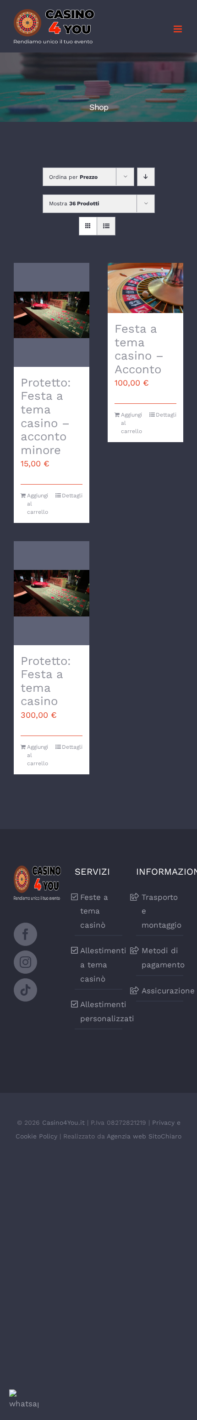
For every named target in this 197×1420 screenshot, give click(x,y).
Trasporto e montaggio (161, 911)
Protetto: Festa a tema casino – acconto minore (46, 416)
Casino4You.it (63, 1122)
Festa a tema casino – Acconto (139, 349)
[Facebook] (25, 934)
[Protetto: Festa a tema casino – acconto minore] (51, 315)
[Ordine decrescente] (146, 176)
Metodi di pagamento (162, 957)
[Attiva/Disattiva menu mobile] (178, 29)
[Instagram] (25, 962)
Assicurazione (162, 990)
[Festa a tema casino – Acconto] (145, 288)
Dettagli (72, 495)
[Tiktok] (25, 990)
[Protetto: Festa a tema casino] (51, 593)
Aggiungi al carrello (37, 503)
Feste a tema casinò (94, 911)
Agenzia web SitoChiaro (144, 1136)
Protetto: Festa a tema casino (46, 681)
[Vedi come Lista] (106, 226)
